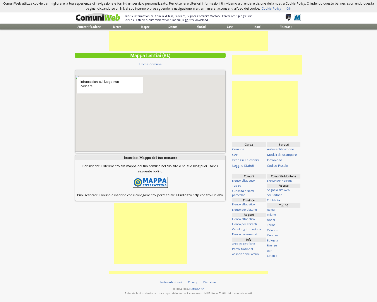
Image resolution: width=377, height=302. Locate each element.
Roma (271, 210)
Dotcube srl (196, 289)
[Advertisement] (188, 41)
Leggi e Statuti (243, 165)
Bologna (272, 240)
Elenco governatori (244, 234)
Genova (272, 235)
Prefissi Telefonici (245, 160)
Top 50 (236, 185)
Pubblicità (273, 200)
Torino (271, 225)
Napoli (271, 220)
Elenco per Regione (280, 180)
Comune (238, 149)
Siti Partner (274, 195)
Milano (271, 215)
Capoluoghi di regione (246, 229)
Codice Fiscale (277, 165)
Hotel (257, 26)
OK (288, 8)
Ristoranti (286, 26)
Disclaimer (210, 282)
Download (274, 160)
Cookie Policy (271, 8)
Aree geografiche (243, 244)
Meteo (117, 26)
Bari (269, 251)
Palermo (272, 230)
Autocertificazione (89, 26)
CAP (235, 154)
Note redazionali (171, 282)
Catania (272, 256)
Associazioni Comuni (245, 254)
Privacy (192, 282)
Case (230, 26)
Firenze (272, 245)
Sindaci (201, 26)
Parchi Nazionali (243, 249)
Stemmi (173, 26)
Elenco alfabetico (243, 180)
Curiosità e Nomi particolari (243, 193)
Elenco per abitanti (244, 210)
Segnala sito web (278, 190)
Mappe (145, 26)
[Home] (98, 17)
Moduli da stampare (282, 154)
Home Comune (150, 64)
